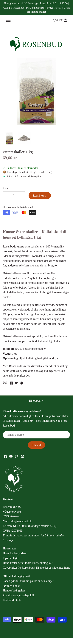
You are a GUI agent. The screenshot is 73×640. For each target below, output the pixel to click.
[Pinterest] (22, 456)
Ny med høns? (11, 585)
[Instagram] (16, 456)
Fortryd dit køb (12, 600)
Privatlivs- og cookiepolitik (19, 595)
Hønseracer (9, 548)
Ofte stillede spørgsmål (16, 576)
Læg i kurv (39, 195)
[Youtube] (11, 456)
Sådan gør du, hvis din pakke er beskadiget (28, 581)
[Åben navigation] (8, 20)
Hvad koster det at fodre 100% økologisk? (27, 563)
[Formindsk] (21, 195)
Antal (6, 188)
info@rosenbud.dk (21, 521)
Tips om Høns (11, 558)
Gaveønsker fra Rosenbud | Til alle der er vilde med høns (36, 567)
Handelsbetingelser (14, 590)
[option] (9, 138)
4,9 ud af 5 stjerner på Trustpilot (24, 176)
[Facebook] (5, 456)
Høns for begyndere (14, 553)
